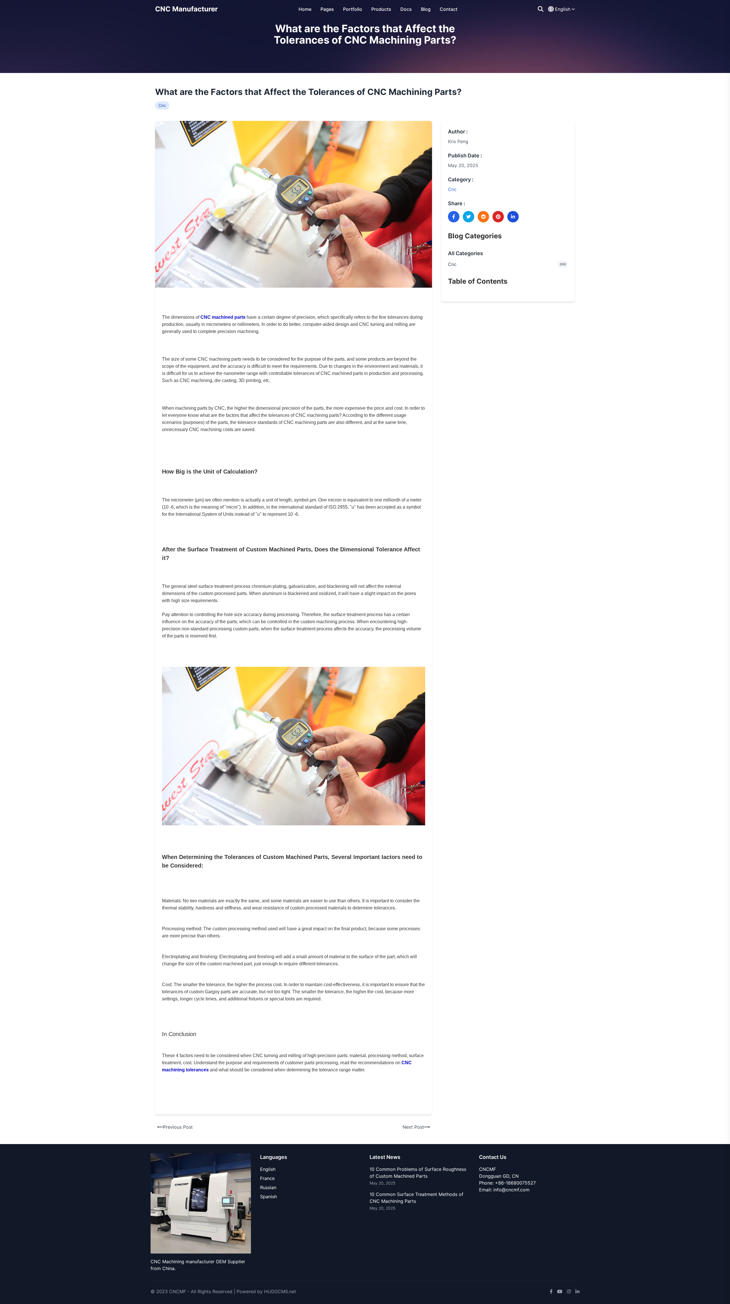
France (267, 1178)
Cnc (162, 105)
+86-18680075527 (515, 1183)
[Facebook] (551, 1291)
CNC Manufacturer (186, 9)
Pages (327, 9)
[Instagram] (569, 1291)
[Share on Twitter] (468, 216)
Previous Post (178, 1127)
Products (381, 9)
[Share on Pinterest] (498, 216)
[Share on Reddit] (483, 216)
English (267, 1169)
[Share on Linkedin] (513, 216)
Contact (448, 9)
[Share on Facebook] (453, 216)
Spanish (268, 1196)
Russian (268, 1187)
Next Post (413, 1127)
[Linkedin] (577, 1291)
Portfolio (352, 9)
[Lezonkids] (201, 1203)
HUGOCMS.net (280, 1291)
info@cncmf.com (511, 1190)
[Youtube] (559, 1291)
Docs (406, 9)
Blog (426, 9)
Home (305, 9)
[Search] (541, 9)
